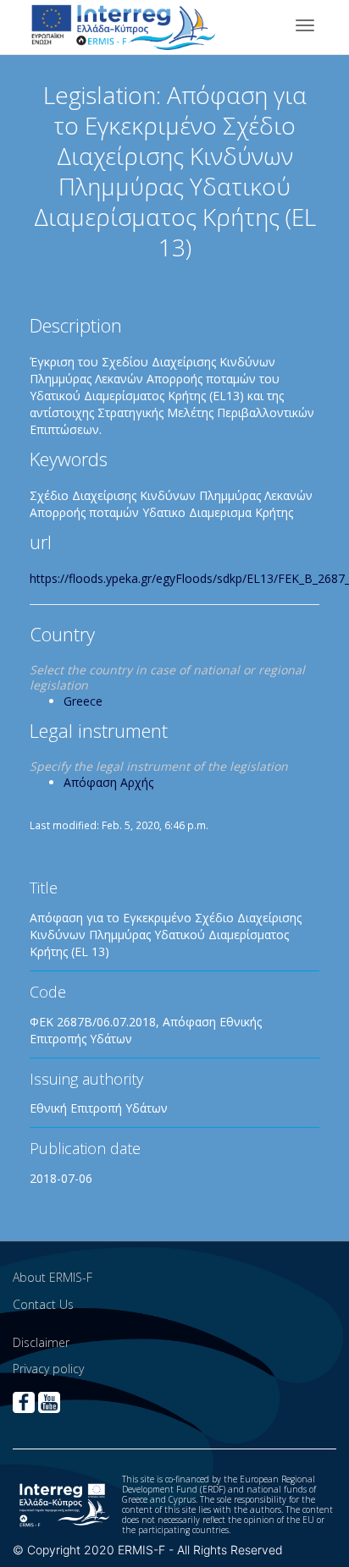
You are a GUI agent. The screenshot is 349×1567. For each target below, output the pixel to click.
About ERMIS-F (52, 1277)
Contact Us (43, 1304)
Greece (83, 701)
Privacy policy (48, 1369)
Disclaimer (41, 1342)
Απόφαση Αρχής (108, 782)
